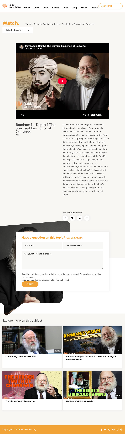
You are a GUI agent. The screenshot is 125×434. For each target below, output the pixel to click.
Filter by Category (14, 30)
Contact (94, 7)
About (66, 7)
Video (28, 24)
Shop (75, 7)
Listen (37, 7)
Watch (27, 7)
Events (55, 7)
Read (45, 7)
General (37, 24)
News (84, 7)
